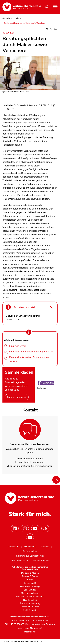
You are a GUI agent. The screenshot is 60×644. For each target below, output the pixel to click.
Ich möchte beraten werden (29, 458)
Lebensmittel (30, 590)
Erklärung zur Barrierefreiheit (30, 556)
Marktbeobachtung (30, 593)
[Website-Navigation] (55, 7)
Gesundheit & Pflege (30, 586)
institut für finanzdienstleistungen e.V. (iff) (31, 351)
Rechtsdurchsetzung (30, 603)
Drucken (53, 29)
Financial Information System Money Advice (29, 359)
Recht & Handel (30, 610)
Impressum (13, 547)
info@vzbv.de (30, 631)
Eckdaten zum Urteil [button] (24, 307)
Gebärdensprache (20, 560)
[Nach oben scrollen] (56, 480)
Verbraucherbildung (30, 607)
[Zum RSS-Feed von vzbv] (45, 528)
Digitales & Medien (30, 573)
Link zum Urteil (17, 346)
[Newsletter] (30, 537)
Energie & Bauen (30, 576)
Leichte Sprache (40, 560)
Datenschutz (30, 547)
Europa (30, 580)
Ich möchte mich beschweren (29, 462)
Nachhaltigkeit (30, 600)
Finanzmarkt (30, 583)
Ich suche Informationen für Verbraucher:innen (29, 466)
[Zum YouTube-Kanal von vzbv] (35, 528)
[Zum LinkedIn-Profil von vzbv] (15, 528)
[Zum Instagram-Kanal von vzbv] (25, 528)
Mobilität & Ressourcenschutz (30, 597)
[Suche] (46, 7)
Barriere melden (29, 551)
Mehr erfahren (15, 397)
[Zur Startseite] (19, 7)
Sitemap (45, 547)
